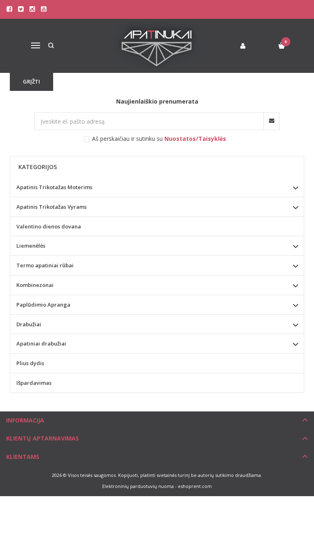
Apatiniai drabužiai (41, 343)
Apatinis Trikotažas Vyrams (51, 206)
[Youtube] (43, 9)
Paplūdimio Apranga (43, 304)
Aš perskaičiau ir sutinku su (159, 138)
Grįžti (31, 81)
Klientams (22, 457)
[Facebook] (9, 9)
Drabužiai (28, 324)
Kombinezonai (35, 285)
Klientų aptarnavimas (42, 438)
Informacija (25, 420)
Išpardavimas (34, 382)
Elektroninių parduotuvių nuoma (138, 486)
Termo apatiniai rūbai (45, 265)
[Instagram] (32, 9)
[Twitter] (21, 9)
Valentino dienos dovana (48, 226)
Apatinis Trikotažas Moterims (54, 187)
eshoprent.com (195, 486)
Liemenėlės (30, 245)
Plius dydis (30, 363)
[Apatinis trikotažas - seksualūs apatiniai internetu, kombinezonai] (157, 45)
